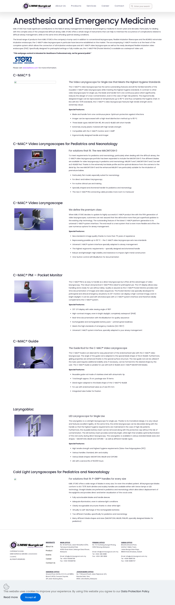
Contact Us (50, 563)
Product (49, 550)
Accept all (30, 597)
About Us (49, 546)
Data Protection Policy (135, 591)
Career (49, 559)
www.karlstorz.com (30, 68)
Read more (11, 597)
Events (48, 555)
